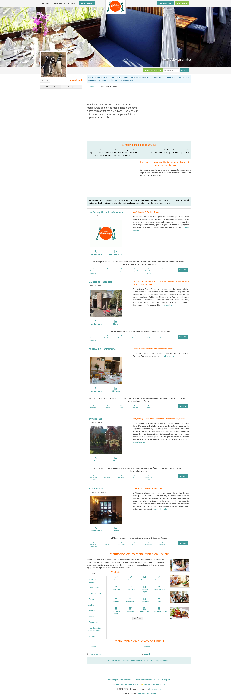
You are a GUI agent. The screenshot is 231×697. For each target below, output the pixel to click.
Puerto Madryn (96, 654)
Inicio (46, 3)
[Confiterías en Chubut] (159, 577)
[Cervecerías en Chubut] (130, 599)
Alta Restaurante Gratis (65, 3)
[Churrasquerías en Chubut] (159, 587)
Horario (91, 636)
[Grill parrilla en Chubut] (144, 599)
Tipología (92, 573)
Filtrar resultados (153, 70)
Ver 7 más (137, 618)
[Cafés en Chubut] (159, 599)
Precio (91, 616)
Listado (51, 87)
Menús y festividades (93, 580)
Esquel (147, 654)
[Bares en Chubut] (116, 577)
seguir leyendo (170, 305)
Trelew (147, 646)
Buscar (184, 70)
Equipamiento (94, 622)
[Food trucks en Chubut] (144, 608)
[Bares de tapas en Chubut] (144, 587)
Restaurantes (92, 86)
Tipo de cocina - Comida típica (95, 629)
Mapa (72, 87)
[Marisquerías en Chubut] (130, 587)
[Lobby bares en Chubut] (116, 587)
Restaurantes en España (154, 684)
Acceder (182, 3)
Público (91, 611)
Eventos (91, 599)
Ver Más (182, 270)
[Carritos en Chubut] (130, 577)
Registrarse (166, 3)
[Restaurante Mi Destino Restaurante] (106, 370)
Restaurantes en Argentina (126, 684)
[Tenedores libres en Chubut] (116, 608)
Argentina (87, 3)
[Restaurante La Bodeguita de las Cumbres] (106, 233)
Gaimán (93, 646)
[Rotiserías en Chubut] (130, 608)
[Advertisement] (135, 96)
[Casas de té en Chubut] (144, 577)
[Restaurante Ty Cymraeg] (106, 440)
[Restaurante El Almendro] (106, 510)
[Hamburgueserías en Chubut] (159, 608)
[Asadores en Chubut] (116, 599)
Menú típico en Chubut (146, 694)
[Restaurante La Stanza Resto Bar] (106, 303)
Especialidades (94, 593)
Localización (93, 588)
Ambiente (92, 605)
